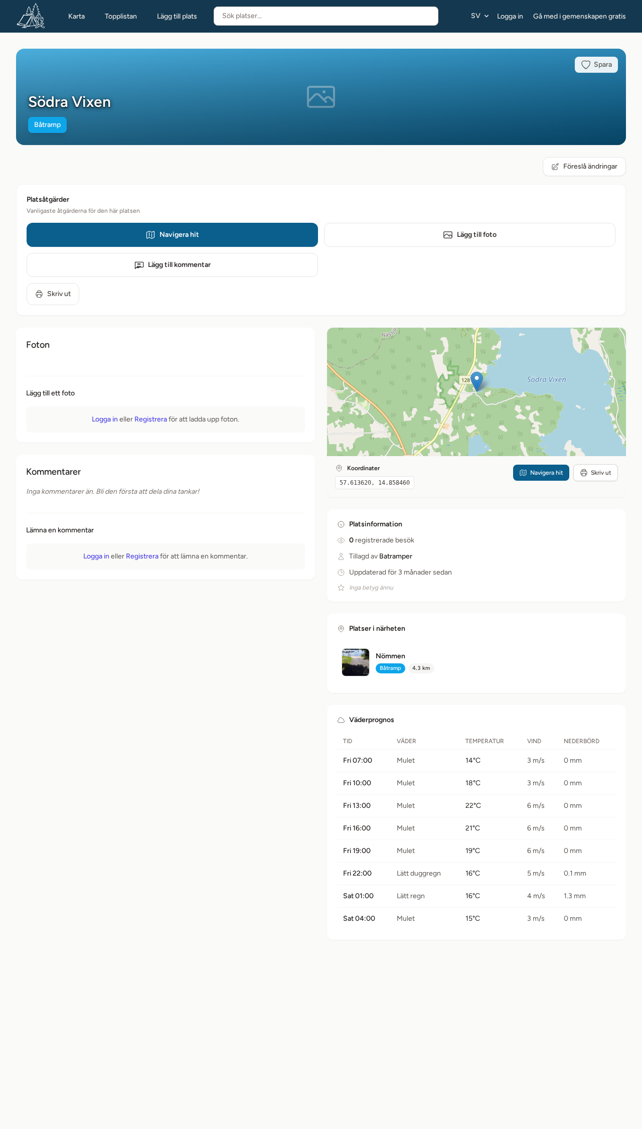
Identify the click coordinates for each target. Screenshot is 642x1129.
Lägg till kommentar (179, 264)
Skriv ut (59, 294)
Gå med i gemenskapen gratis (579, 16)
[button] (476, 381)
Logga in (510, 16)
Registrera (150, 419)
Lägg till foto (477, 234)
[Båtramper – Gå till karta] (31, 16)
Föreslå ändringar (590, 166)
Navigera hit (179, 234)
